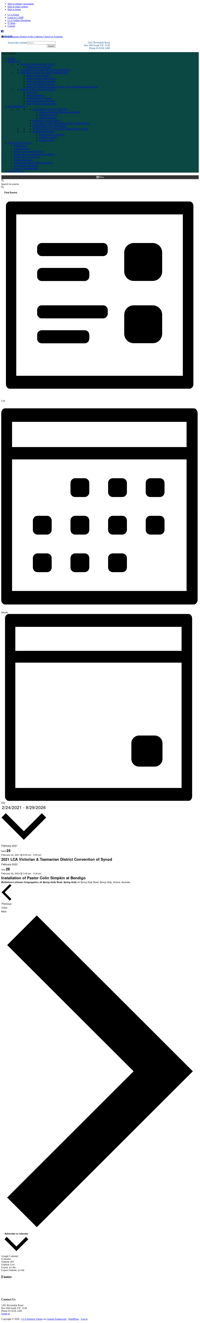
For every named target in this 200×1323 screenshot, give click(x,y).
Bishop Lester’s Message (38, 67)
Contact (11, 26)
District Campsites (35, 95)
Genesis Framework (56, 1319)
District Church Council (38, 75)
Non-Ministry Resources (26, 165)
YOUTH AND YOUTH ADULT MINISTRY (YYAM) (60, 129)
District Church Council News (41, 78)
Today (4, 907)
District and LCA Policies (51, 134)
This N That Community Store (41, 103)
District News (20, 146)
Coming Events (21, 148)
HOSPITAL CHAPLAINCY (47, 120)
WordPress (73, 1319)
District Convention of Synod (28, 151)
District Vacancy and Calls (27, 157)
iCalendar (6, 1259)
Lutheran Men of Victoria (38, 98)
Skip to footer (14, 9)
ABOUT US (14, 61)
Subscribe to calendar (16, 1233)
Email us (5, 1313)
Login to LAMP (16, 17)
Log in (84, 1319)
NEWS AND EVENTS (19, 143)
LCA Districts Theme (32, 1319)
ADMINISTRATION (43, 131)
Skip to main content (18, 6)
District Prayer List (48, 115)
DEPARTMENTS (17, 106)
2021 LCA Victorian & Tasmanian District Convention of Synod (56, 859)
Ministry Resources (23, 160)
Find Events (10, 192)
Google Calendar (9, 1256)
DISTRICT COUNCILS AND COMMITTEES (44, 72)
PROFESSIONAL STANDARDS (49, 126)
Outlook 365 (7, 1261)
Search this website (17, 42)
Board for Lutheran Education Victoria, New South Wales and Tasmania (62, 87)
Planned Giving (46, 140)
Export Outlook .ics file (12, 1270)
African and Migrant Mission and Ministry (59, 112)
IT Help (11, 23)
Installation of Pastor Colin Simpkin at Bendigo (43, 877)
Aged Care (31, 92)
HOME (11, 58)
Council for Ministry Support (40, 84)
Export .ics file (8, 1267)
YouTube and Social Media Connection (33, 162)
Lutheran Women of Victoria (40, 101)
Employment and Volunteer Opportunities (34, 154)
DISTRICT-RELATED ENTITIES (37, 89)
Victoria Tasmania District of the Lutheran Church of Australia (32, 36)
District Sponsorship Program (40, 81)
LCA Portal (13, 14)
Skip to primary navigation (21, 3)
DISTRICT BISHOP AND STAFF (37, 64)
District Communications (26, 168)
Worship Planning (47, 117)
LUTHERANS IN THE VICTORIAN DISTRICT (45, 70)
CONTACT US (15, 171)
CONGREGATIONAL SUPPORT (50, 109)
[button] (8, 53)
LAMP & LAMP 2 (48, 137)
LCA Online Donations (19, 20)
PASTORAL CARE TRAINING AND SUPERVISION (60, 123)
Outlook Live (8, 1264)
